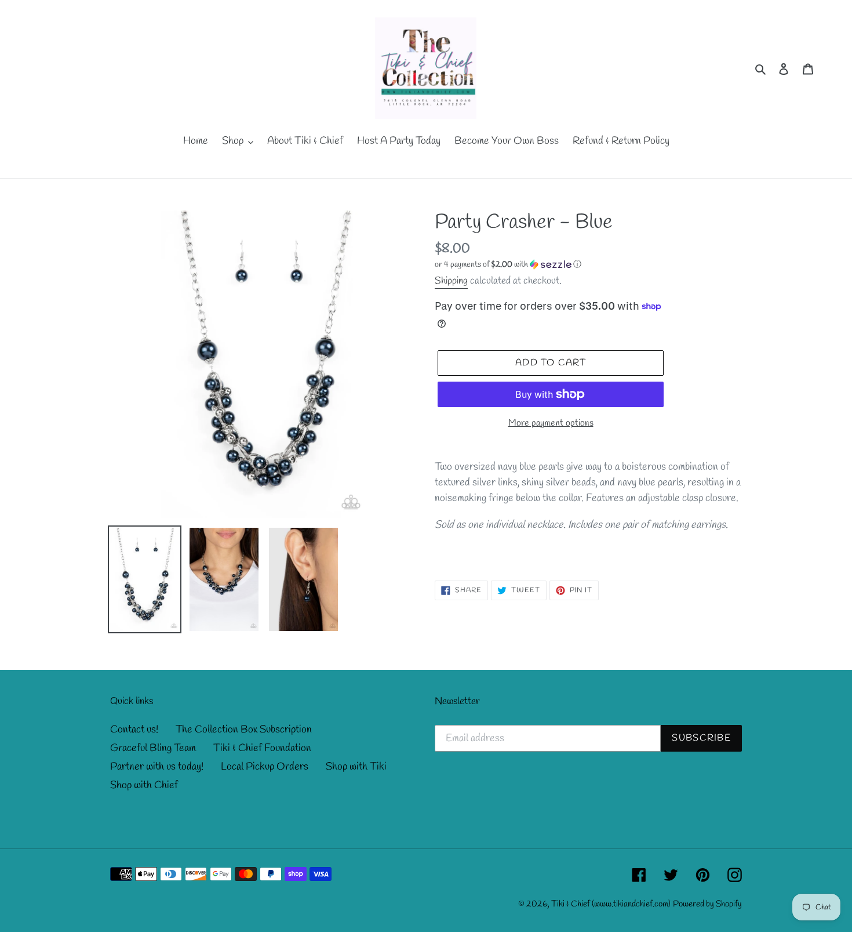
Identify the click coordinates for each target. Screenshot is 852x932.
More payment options (551, 423)
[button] (508, 264)
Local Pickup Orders (264, 767)
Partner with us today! (156, 767)
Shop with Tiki (356, 767)
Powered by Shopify (707, 904)
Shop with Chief (144, 785)
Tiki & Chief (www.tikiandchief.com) (611, 904)
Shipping (451, 281)
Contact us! (134, 730)
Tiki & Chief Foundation (262, 748)
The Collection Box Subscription (244, 730)
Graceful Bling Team (153, 748)
